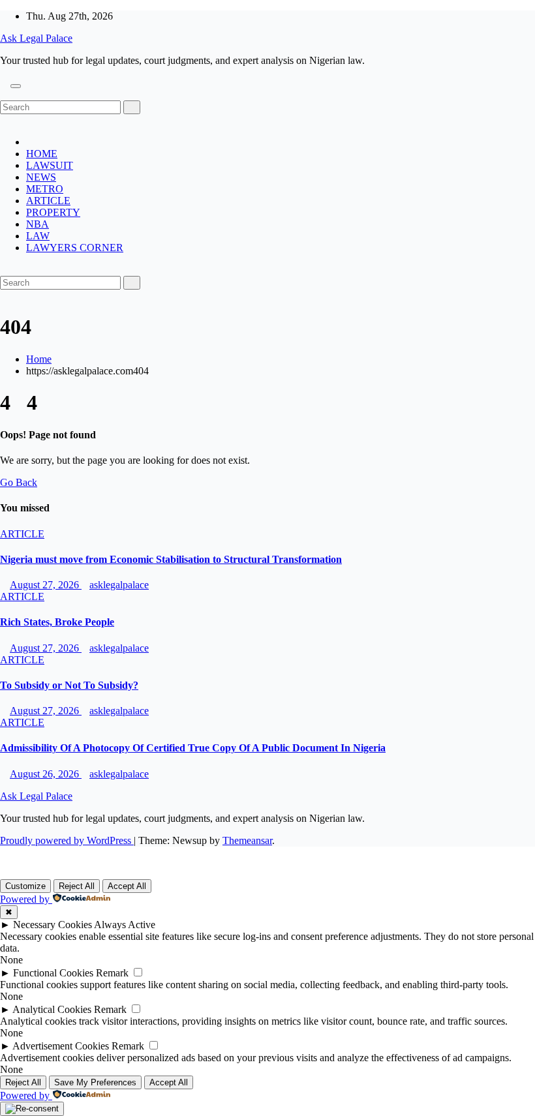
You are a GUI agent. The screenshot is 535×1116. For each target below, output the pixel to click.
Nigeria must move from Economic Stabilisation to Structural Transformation (171, 559)
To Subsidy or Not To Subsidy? (69, 685)
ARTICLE (48, 200)
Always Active (124, 924)
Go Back (18, 482)
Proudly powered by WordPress (67, 840)
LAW (38, 235)
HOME (41, 153)
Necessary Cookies (52, 924)
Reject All (77, 886)
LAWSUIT (49, 165)
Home (39, 359)
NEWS (41, 177)
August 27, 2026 (46, 584)
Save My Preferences (95, 1082)
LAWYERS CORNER (74, 247)
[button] (4, 94)
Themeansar (247, 840)
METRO (44, 188)
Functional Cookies (53, 972)
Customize (25, 886)
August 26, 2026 (46, 773)
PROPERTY (53, 212)
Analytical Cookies (51, 1009)
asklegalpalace (119, 584)
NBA (37, 224)
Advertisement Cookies (60, 1045)
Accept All (127, 886)
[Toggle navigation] (15, 86)
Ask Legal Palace (36, 38)
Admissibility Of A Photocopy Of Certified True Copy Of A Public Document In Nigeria (193, 747)
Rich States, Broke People (57, 621)
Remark (112, 972)
